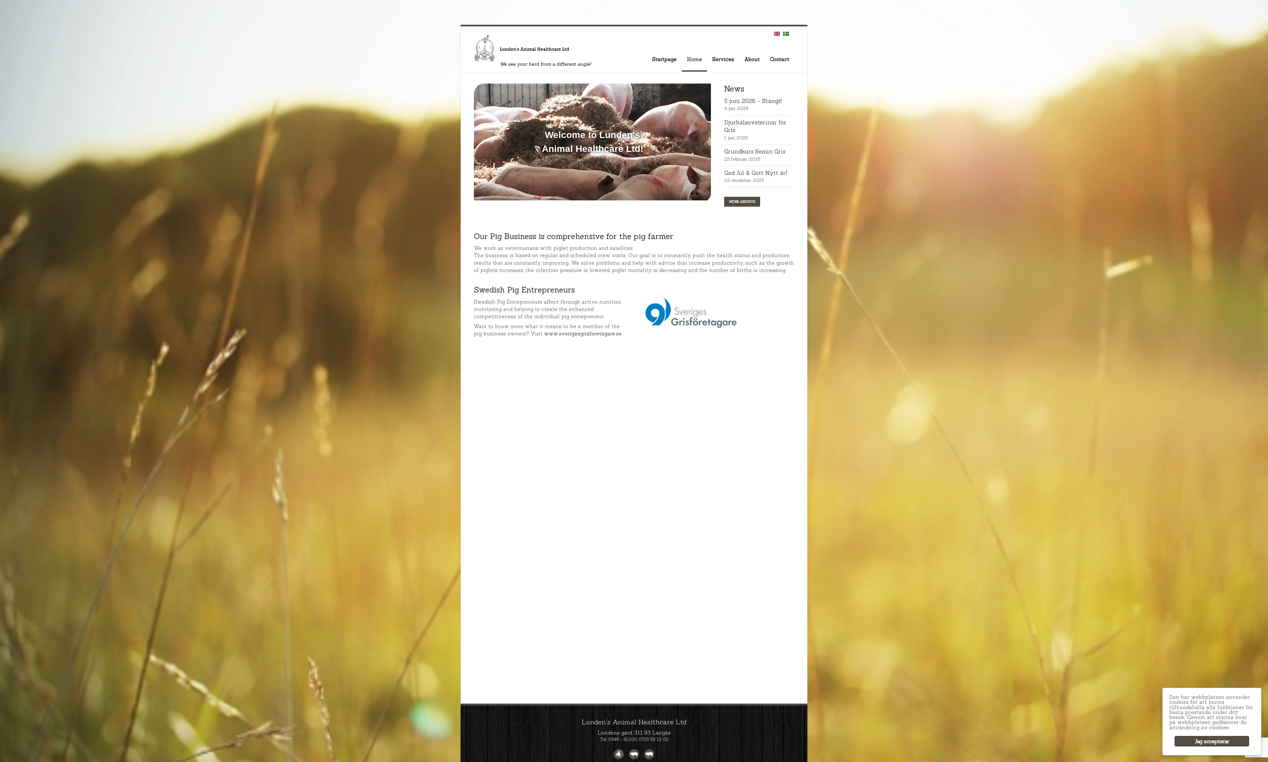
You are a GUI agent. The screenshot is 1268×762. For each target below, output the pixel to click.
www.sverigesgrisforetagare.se (583, 333)
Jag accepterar (1212, 741)
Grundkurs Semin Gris (755, 151)
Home (694, 59)
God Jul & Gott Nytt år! (755, 173)
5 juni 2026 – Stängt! (753, 101)
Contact (779, 59)
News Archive (742, 201)
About (752, 59)
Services (723, 59)
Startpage (664, 59)
